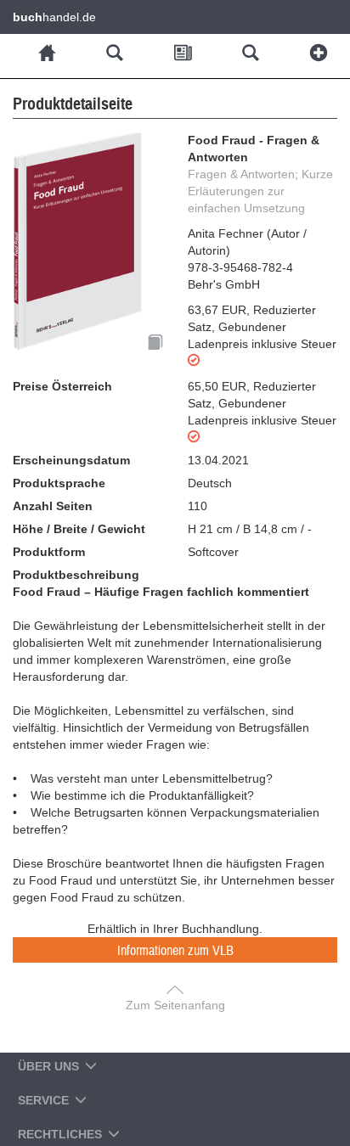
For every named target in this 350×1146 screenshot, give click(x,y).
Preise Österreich (62, 386)
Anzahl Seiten (53, 506)
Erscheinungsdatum (71, 460)
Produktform (49, 552)
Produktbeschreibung (76, 574)
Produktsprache (59, 483)
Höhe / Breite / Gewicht (79, 529)
